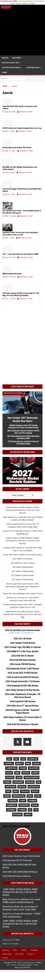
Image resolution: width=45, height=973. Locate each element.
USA (35, 810)
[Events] (7, 142)
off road (24, 791)
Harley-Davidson (31, 777)
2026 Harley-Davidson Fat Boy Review (22, 690)
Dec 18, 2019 (10, 277)
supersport (24, 805)
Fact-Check (19, 954)
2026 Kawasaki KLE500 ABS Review (22, 685)
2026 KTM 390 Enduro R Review (16, 876)
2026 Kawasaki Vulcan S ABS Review (22, 668)
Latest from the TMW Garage (22, 387)
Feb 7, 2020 (9, 238)
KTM (38, 782)
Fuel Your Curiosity (22, 624)
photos (35, 791)
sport (37, 796)
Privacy (18, 3)
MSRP (8, 791)
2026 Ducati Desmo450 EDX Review (22, 677)
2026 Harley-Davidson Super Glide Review (21, 856)
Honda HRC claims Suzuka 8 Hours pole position (22, 554)
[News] (7, 101)
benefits (19, 763)
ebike (17, 773)
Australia (9, 763)
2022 (9, 759)
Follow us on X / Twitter (11, 940)
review (7, 796)
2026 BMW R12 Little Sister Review (22, 651)
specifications (18, 796)
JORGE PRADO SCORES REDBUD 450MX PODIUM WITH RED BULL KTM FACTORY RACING (23, 510)
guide (19, 777)
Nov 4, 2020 (10, 172)
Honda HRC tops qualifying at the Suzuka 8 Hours (22, 593)
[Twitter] (18, 742)
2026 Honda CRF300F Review (23, 664)
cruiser (23, 768)
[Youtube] (27, 742)
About (12, 3)
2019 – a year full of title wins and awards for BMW (20, 254)
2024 (23, 759)
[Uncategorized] (7, 288)
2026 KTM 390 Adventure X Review (22, 724)
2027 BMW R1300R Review (23, 579)
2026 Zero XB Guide (23, 638)
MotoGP (22, 787)
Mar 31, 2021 (10, 151)
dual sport (33, 768)
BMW (28, 763)
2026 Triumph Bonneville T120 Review (23, 681)
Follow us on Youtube (10, 943)
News (16, 791)
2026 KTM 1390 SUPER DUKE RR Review (20, 872)
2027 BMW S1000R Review (23, 571)
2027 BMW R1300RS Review (22, 575)
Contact (32, 3)
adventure (32, 759)
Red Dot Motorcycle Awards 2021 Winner (17, 148)
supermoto (11, 805)
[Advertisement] (22, 32)
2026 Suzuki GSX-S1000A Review (23, 672)
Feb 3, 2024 (9, 131)
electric (26, 773)
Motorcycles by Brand (11, 67)
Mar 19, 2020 (10, 216)
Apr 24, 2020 (10, 194)
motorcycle (34, 787)
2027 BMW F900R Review (22, 567)
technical (11, 810)
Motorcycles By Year (10, 63)
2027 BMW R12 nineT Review (22, 563)
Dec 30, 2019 (10, 257)
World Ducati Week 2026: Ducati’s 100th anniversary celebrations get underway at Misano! (22, 587)
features (9, 777)
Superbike (32, 801)
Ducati (9, 773)
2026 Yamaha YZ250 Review (22, 643)
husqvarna (18, 782)
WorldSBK (17, 814)
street (22, 801)
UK (30, 810)
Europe (35, 773)
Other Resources (33, 67)
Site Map (5, 958)
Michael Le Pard (25, 111)
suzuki (34, 805)
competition (11, 768)
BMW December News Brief (12, 274)
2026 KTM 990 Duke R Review (22, 660)
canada (36, 763)
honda (7, 782)
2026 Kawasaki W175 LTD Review (17, 860)
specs (30, 796)
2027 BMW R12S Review (22, 559)
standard (13, 801)
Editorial (25, 3)
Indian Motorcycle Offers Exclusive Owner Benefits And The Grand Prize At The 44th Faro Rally (23, 614)
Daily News (16, 58)
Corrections (6, 954)
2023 (16, 759)
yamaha (28, 814)
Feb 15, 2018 (10, 298)
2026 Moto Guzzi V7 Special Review (22, 705)
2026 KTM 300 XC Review (22, 655)
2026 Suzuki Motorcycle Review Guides (22, 630)
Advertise (5, 950)
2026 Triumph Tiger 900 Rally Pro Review (22, 647)
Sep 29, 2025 (10, 111)
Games (4, 72)
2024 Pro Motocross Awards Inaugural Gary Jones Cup (21, 128)
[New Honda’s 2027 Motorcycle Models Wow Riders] (22, 412)
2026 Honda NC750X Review (22, 701)
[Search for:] (13, 78)
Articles (5, 58)
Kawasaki (30, 782)
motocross (10, 787)
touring (22, 810)
